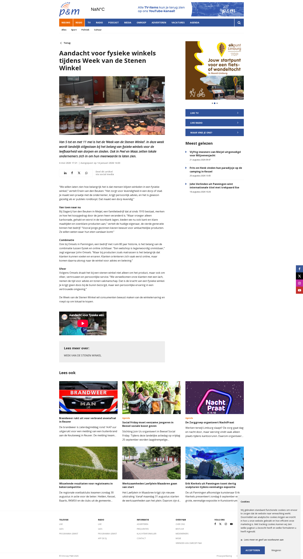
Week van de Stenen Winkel (82, 355)
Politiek (85, 29)
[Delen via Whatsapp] (86, 173)
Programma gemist (68, 533)
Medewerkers (182, 533)
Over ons (180, 524)
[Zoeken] (239, 23)
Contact (141, 538)
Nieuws (66, 22)
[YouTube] (231, 524)
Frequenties (143, 529)
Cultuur (98, 29)
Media (127, 22)
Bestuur (180, 529)
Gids (61, 529)
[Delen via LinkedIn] (65, 173)
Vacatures (178, 22)
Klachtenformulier (146, 533)
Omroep (141, 22)
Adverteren (159, 22)
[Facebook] (215, 524)
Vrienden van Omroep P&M (189, 543)
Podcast (113, 22)
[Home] (72, 9)
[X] (220, 524)
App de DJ (102, 538)
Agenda (194, 22)
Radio (99, 22)
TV (89, 22)
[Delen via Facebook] (72, 173)
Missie (178, 538)
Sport (74, 29)
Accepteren (253, 550)
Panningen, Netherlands (105, 9)
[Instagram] (226, 524)
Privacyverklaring (224, 556)
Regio (79, 22)
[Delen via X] (79, 173)
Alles (64, 29)
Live (61, 524)
